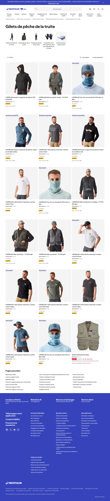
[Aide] (94, 9)
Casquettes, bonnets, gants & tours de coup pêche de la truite (49, 45)
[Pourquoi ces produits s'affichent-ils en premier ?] (81, 57)
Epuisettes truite (11, 374)
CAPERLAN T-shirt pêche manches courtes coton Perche (86, 255)
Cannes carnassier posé (46, 384)
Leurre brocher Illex (11, 384)
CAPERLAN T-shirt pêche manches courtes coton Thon (20, 203)
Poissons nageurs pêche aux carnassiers (18, 382)
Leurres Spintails (78, 379)
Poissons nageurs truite (13, 387)
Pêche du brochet (78, 374)
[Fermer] (103, 2)
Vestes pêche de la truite (24, 43)
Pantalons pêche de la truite (36, 43)
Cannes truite (77, 387)
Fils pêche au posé (44, 382)
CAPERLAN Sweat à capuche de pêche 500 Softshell (20, 98)
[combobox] (98, 57)
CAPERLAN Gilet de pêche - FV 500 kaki (19, 254)
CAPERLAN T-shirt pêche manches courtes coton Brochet (53, 306)
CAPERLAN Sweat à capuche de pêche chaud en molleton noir (87, 151)
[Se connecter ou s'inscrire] (98, 9)
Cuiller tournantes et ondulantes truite (85, 382)
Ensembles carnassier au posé (82, 384)
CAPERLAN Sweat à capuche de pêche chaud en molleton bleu (21, 151)
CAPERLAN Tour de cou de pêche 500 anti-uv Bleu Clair (54, 356)
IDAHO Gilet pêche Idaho (80, 355)
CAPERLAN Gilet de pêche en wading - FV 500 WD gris (87, 203)
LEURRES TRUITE (44, 389)
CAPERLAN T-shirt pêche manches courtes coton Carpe (20, 306)
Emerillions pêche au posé (47, 387)
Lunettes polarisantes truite (61, 43)
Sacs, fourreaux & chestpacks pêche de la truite (54, 374)
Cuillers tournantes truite (47, 379)
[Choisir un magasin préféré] (90, 9)
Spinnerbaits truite (78, 377)
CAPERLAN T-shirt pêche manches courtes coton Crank (86, 306)
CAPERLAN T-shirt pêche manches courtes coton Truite (53, 151)
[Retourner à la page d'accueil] (16, 9)
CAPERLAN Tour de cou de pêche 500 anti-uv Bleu (87, 98)
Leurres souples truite (12, 377)
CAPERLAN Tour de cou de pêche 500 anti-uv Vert (54, 203)
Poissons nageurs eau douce (14, 389)
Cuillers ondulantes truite (47, 377)
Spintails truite (10, 379)
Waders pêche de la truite (11, 43)
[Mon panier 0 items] (102, 9)
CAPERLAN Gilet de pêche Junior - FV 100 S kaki (53, 98)
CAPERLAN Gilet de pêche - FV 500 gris (52, 254)
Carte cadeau (99, 15)
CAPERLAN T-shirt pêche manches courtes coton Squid (20, 356)
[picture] (22, 78)
